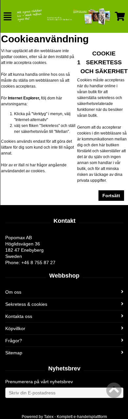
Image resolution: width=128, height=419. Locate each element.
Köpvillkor (15, 328)
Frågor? (13, 340)
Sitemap (13, 352)
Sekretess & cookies (26, 304)
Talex (48, 416)
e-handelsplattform (90, 416)
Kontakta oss (18, 316)
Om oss (13, 292)
